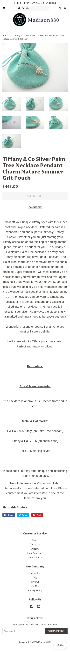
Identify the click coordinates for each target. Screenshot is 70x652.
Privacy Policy (35, 590)
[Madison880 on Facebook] (32, 606)
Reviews (35, 581)
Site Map (35, 586)
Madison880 (44, 641)
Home (5, 35)
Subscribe (56, 631)
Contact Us (35, 544)
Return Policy (35, 557)
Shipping (35, 548)
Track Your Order (35, 553)
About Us (35, 573)
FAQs (35, 577)
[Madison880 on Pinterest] (38, 606)
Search (35, 540)
